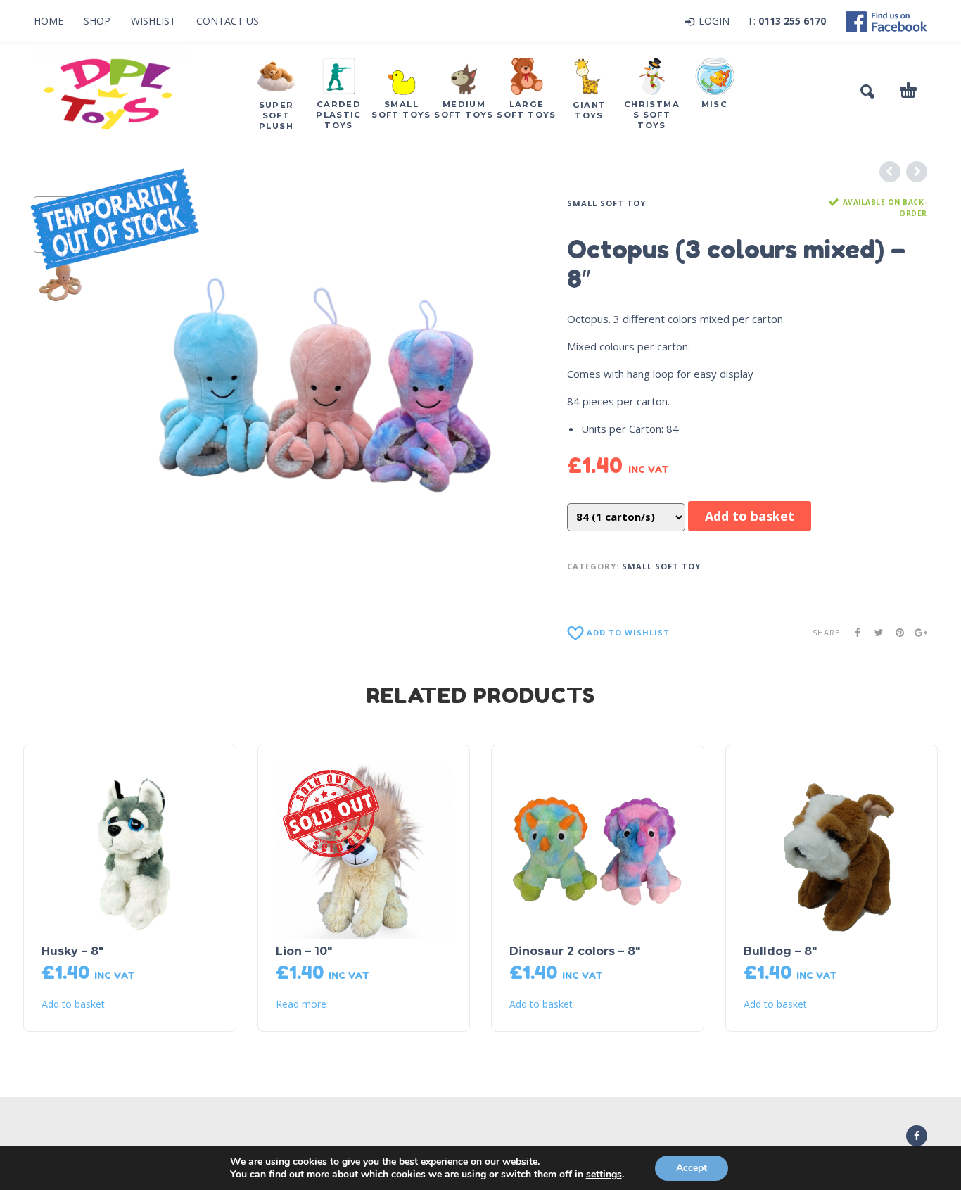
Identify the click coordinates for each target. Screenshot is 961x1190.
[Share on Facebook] (853, 632)
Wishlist (153, 20)
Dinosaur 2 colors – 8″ (574, 951)
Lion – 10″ (304, 951)
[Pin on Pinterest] (895, 632)
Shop (97, 20)
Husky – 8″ (72, 951)
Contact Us (227, 20)
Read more (301, 1004)
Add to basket (749, 515)
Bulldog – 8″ (780, 951)
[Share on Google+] (916, 632)
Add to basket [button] (73, 1004)
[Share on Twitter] (874, 632)
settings (604, 1174)
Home (48, 20)
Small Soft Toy (606, 203)
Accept (691, 1168)
